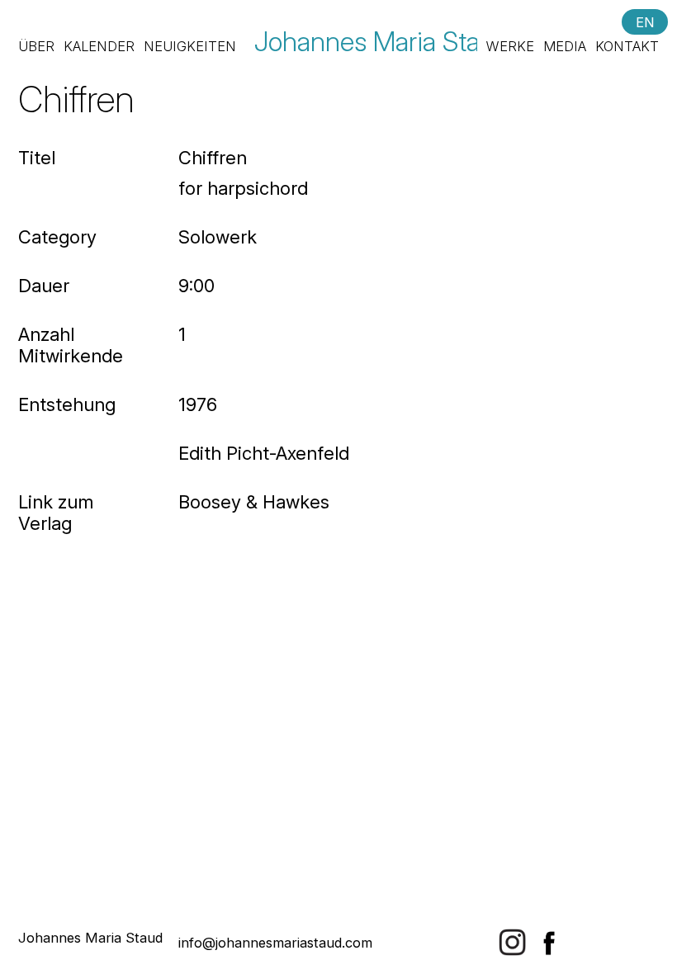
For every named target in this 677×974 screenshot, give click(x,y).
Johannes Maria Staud (381, 41)
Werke (510, 46)
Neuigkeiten (190, 46)
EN (645, 21)
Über (36, 46)
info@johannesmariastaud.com (275, 942)
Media (564, 46)
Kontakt (627, 46)
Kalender (99, 46)
